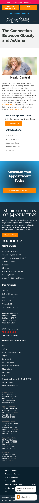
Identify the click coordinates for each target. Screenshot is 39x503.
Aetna (4, 349)
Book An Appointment (19, 190)
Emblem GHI (7, 359)
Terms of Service (12, 474)
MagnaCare (7, 369)
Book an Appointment (10, 7)
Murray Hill (9, 150)
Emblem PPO (8, 362)
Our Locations (8, 297)
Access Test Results (19, 13)
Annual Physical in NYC (11, 255)
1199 (4, 346)
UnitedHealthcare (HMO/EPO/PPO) (17, 379)
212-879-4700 (13, 413)
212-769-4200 (13, 430)
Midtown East (11, 136)
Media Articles (11, 488)
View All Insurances (10, 386)
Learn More (10, 235)
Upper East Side (12, 139)
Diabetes (5, 265)
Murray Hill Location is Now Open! (19, 2)
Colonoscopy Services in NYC (14, 258)
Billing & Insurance (10, 294)
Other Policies (11, 477)
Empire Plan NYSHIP (10, 366)
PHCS (4, 376)
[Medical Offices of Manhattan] (18, 20)
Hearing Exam (8, 275)
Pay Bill (28, 6)
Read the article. (16, 110)
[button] (35, 20)
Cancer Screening (9, 262)
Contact (5, 291)
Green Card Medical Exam (13, 278)
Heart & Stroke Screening (13, 272)
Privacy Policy (11, 470)
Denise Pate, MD (9, 105)
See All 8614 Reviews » (11, 335)
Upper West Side (12, 147)
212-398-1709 (12, 398)
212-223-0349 (12, 444)
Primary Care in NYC (10, 252)
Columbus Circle (12, 143)
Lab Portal (6, 301)
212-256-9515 (12, 459)
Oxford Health (8, 382)
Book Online (14, 123)
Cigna (4, 356)
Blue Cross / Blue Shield (12, 352)
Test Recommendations (12, 307)
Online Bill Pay (8, 304)
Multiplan (6, 372)
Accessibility (11, 481)
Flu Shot (5, 268)
